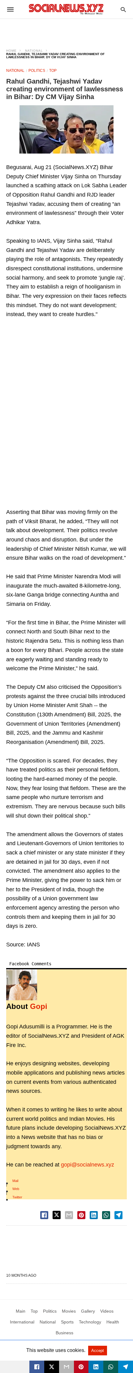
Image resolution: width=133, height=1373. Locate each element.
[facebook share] (44, 1215)
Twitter (17, 1197)
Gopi (38, 1006)
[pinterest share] (81, 1215)
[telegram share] (118, 1215)
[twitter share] (57, 1215)
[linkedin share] (94, 1215)
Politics (36, 70)
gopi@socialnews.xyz (87, 1165)
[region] (66, 29)
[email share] (69, 1215)
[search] (123, 9)
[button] (66, 129)
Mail (15, 1181)
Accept (97, 1350)
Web (15, 1189)
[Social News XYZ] (66, 9)
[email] (66, 1367)
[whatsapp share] (106, 1215)
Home (11, 50)
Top (53, 70)
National (34, 50)
